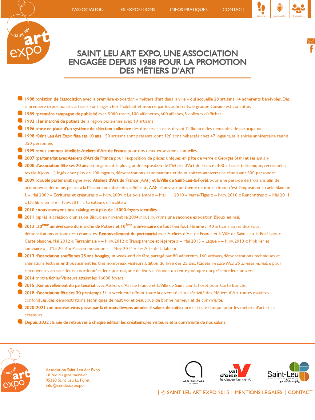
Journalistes (280, 9)
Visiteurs (262, 9)
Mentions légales (258, 392)
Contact (233, 9)
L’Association (88, 9)
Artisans (299, 9)
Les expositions (136, 9)
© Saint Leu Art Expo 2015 (195, 392)
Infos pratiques (189, 9)
